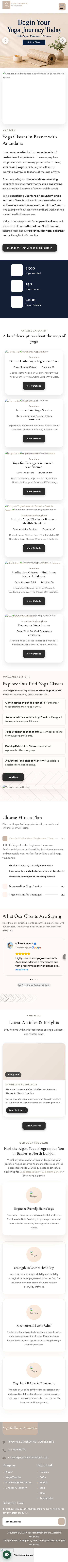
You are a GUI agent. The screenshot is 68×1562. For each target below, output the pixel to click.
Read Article (15, 1110)
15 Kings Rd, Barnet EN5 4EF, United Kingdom (31, 1441)
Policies (44, 1471)
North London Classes (18, 1482)
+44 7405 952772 (17, 1449)
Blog (42, 1487)
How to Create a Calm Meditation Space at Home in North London (31, 1091)
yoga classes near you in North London (41, 1171)
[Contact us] (7, 1554)
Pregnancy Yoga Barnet (34, 625)
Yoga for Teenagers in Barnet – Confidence (34, 465)
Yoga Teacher (14, 1477)
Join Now (13, 777)
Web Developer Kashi (44, 1540)
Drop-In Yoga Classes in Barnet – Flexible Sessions (34, 521)
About (9, 1471)
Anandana (34, 357)
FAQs (43, 1477)
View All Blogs (34, 1125)
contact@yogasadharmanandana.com (28, 1457)
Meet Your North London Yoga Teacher (29, 247)
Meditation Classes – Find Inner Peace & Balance (34, 574)
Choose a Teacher (16, 1487)
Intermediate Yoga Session (34, 410)
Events (44, 1482)
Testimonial (46, 1498)
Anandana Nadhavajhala (34, 515)
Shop (42, 1492)
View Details (34, 385)
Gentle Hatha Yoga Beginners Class (34, 361)
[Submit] (61, 1521)
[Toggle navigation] (62, 6)
